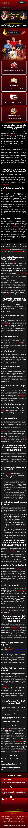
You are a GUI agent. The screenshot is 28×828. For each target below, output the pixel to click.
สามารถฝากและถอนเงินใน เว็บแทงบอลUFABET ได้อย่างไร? (13, 707)
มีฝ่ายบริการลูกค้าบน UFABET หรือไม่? (10, 721)
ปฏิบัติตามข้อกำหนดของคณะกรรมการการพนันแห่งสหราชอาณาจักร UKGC (13, 651)
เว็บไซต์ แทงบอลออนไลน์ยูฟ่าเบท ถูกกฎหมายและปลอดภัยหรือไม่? (13, 714)
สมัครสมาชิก (12, 32)
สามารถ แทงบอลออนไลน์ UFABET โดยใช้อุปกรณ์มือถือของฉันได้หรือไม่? (13, 718)
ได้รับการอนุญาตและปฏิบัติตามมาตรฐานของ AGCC (13, 650)
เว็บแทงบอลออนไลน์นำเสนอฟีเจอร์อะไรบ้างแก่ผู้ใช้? (13, 711)
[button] (13, 2)
